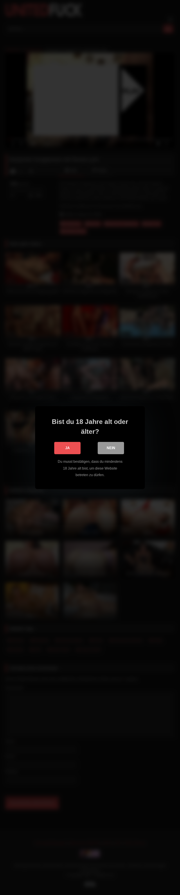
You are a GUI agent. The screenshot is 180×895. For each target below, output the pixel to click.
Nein (111, 448)
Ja (67, 448)
